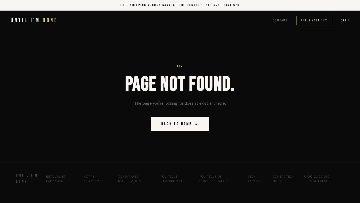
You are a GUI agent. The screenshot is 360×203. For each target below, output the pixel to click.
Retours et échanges (56, 179)
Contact (280, 20)
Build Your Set (314, 20)
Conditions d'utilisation (129, 179)
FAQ (307, 176)
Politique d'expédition (171, 179)
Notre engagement (95, 179)
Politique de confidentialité (214, 179)
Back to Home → (180, 124)
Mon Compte (255, 179)
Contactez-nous (283, 179)
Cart (345, 20)
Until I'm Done (27, 178)
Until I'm (34, 20)
